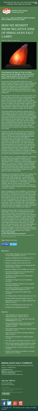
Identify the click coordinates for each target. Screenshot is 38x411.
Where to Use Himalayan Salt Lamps (16, 305)
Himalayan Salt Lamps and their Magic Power (18, 292)
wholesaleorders (5, 374)
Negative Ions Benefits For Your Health (16, 258)
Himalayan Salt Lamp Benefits (14, 307)
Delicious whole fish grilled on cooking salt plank (19, 336)
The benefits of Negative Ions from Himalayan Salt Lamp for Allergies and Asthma (20, 288)
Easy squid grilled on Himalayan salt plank (17, 340)
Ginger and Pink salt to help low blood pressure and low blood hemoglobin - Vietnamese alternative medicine (20, 324)
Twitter (9, 403)
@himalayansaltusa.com (16, 374)
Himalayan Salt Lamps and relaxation (16, 298)
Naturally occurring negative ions (15, 260)
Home (3, 18)
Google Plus (15, 403)
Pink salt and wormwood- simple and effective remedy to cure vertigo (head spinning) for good (21, 343)
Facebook (3, 403)
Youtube (20, 403)
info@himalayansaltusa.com (14, 371)
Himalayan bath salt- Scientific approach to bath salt (20, 347)
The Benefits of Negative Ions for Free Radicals (19, 280)
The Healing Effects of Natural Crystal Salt (18, 296)
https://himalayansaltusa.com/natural (14, 233)
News (7, 18)
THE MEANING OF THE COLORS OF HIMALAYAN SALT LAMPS (17, 315)
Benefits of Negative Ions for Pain (15, 263)
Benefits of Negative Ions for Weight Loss (17, 269)
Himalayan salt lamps (11, 240)
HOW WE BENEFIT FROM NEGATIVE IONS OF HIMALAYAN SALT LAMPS (18, 18)
